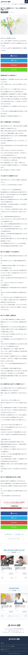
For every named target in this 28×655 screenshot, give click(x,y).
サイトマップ (6, 649)
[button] (25, 578)
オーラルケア (8, 646)
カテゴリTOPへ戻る (14, 538)
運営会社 (2, 649)
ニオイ (4, 646)
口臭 (1, 646)
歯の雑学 (12, 646)
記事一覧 (26, 2)
